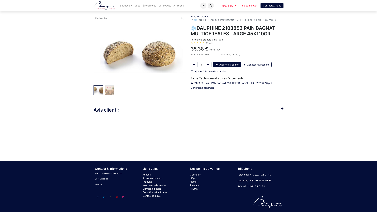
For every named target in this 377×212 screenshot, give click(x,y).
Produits (147, 181)
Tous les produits (200, 16)
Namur (193, 181)
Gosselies (195, 174)
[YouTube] (117, 196)
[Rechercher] (182, 18)
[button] (211, 6)
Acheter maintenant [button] (258, 64)
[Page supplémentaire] (110, 196)
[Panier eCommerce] (203, 6)
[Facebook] (97, 196)
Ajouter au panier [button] (229, 64)
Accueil (147, 174)
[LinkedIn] (104, 196)
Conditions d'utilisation (155, 192)
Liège (193, 178)
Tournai (194, 188)
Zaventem (195, 185)
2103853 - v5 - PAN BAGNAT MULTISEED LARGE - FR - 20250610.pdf (232, 83)
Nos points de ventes (154, 185)
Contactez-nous (272, 5)
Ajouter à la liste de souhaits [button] (210, 71)
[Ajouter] (208, 64)
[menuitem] (126, 6)
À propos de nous (152, 178)
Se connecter (249, 5)
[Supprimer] (194, 64)
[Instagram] (123, 196)
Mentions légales (152, 188)
